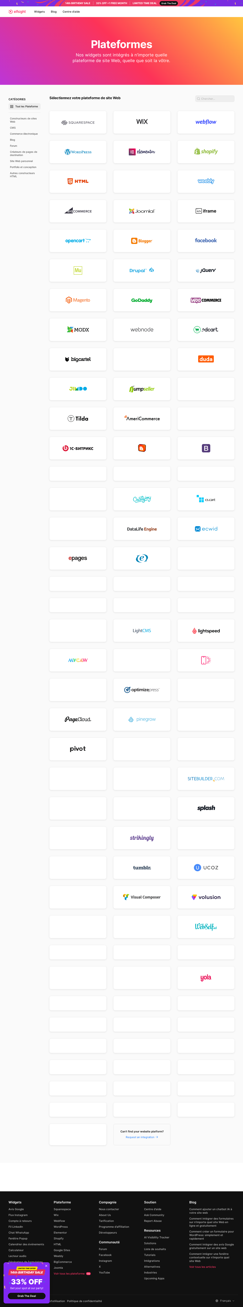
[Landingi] (77, 630)
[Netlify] (77, 690)
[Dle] (141, 529)
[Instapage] (77, 605)
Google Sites (62, 1250)
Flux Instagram (18, 1215)
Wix (56, 1215)
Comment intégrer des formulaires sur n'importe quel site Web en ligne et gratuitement (211, 1222)
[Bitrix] (77, 448)
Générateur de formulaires (26, 1262)
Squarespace (62, 1209)
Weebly (58, 1256)
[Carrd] (77, 474)
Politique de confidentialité (84, 1301)
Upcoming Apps (154, 1278)
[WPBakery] (77, 978)
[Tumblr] (141, 867)
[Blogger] (141, 241)
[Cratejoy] (141, 499)
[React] (206, 1067)
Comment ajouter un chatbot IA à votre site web (210, 1210)
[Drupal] (141, 270)
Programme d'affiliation (114, 1226)
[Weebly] (206, 181)
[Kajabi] (141, 605)
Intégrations (152, 1260)
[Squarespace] (77, 122)
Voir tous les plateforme (72, 1273)
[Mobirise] (206, 660)
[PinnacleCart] (206, 719)
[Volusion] (206, 897)
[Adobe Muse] (77, 270)
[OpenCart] (77, 241)
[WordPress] (77, 152)
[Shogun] (141, 778)
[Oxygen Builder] (206, 690)
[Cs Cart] (206, 499)
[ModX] (77, 329)
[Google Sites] (141, 181)
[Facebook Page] (206, 241)
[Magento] (77, 300)
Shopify (59, 1238)
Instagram (105, 1260)
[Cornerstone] (77, 499)
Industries (150, 1272)
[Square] (77, 838)
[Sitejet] (77, 1110)
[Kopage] (77, 1024)
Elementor (60, 1232)
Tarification (106, 1221)
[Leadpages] (206, 389)
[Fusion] (206, 558)
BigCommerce (63, 1262)
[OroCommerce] (141, 1067)
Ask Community (154, 1215)
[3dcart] (206, 329)
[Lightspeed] (206, 630)
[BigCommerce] (77, 211)
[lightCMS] (141, 630)
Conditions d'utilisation (50, 1301)
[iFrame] (206, 211)
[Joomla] (141, 211)
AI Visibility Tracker (156, 1237)
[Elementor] (141, 152)
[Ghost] (141, 584)
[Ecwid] (206, 529)
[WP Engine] (206, 952)
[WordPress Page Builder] (141, 952)
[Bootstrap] (206, 448)
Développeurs (108, 1232)
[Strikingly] (141, 838)
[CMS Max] (206, 474)
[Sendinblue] (77, 778)
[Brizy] (141, 1024)
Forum (103, 1249)
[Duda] (206, 359)
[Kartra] (77, 1046)
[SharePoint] (77, 1088)
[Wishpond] (77, 952)
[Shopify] (206, 152)
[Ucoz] (206, 867)
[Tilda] (77, 418)
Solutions (150, 1243)
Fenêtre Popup (18, 1238)
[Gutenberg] (206, 1003)
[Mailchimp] (141, 660)
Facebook (105, 1255)
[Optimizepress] (141, 690)
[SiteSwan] (141, 1110)
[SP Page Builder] (141, 808)
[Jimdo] (77, 389)
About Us (105, 1215)
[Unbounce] (77, 897)
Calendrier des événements (26, 1244)
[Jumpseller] (141, 389)
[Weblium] (141, 927)
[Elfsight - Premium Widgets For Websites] (17, 11)
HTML (57, 1244)
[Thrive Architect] (77, 867)
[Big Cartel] (77, 359)
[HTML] (77, 181)
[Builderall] (206, 1088)
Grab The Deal (26, 1296)
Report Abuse (153, 1221)
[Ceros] (141, 474)
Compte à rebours (20, 1221)
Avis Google (16, 1209)
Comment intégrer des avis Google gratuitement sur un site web (211, 1246)
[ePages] (77, 558)
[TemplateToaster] (206, 838)
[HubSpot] (206, 584)
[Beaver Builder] (206, 418)
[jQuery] (206, 270)
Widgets (39, 11)
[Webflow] (206, 122)
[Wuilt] (141, 978)
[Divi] (77, 529)
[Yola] (206, 978)
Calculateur (16, 1250)
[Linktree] (206, 1046)
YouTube (104, 1272)
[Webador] (77, 927)
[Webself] (206, 927)
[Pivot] (77, 749)
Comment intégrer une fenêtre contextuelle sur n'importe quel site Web (209, 1257)
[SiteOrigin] (77, 808)
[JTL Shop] (206, 1024)
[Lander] (206, 605)
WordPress (61, 1226)
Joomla (58, 1267)
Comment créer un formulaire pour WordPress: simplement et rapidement (211, 1235)
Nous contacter (109, 1209)
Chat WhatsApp (19, 1232)
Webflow (59, 1221)
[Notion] (77, 1067)
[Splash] (206, 808)
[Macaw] (77, 660)
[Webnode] (141, 329)
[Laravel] (141, 1046)
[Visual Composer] (141, 897)
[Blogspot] (141, 448)
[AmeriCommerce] (141, 418)
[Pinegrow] (141, 719)
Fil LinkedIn (16, 1226)
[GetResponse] (77, 584)
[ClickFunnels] (141, 359)
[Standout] (206, 1110)
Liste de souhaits (155, 1249)
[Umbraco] (77, 1134)
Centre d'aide (71, 11)
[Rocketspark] (206, 749)
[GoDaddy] (141, 300)
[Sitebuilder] (206, 778)
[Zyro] (141, 1003)
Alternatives (152, 1266)
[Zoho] (77, 1003)
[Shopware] (141, 1088)
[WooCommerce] (206, 300)
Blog (54, 11)
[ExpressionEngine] (141, 558)
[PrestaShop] (141, 749)
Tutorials (149, 1255)
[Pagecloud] (77, 719)
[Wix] (141, 122)
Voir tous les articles (202, 1267)
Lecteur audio (17, 1256)
